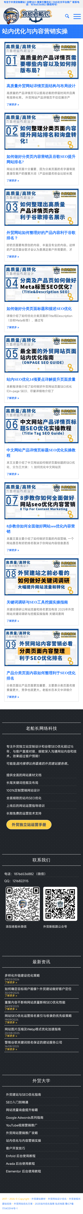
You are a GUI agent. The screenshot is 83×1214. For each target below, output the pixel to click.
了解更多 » (13, 104)
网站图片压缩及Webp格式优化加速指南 (33, 1029)
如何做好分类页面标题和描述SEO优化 (39, 309)
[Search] (65, 15)
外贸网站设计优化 (57, 1198)
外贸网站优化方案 (23, 1203)
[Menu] (75, 15)
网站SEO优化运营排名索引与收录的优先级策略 (38, 1016)
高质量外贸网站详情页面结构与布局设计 (41, 86)
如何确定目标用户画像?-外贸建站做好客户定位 (38, 989)
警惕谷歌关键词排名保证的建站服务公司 (33, 1042)
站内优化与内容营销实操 (35, 31)
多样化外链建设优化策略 (22, 975)
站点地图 (59, 1203)
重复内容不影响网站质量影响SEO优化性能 (35, 1002)
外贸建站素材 (38, 1198)
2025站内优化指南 (44, 1203)
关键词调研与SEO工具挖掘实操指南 (37, 602)
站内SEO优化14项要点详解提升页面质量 (41, 379)
